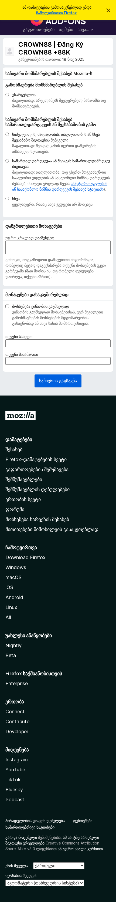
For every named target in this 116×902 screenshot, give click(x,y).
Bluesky (14, 789)
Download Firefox (25, 557)
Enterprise (16, 683)
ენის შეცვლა (16, 865)
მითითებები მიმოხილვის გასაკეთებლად (51, 529)
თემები (66, 29)
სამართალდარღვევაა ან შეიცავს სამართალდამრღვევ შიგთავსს (61, 163)
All (8, 617)
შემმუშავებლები (23, 479)
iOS (9, 587)
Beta (10, 655)
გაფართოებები (38, 29)
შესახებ (13, 449)
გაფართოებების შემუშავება (37, 469)
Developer (16, 731)
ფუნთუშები (82, 820)
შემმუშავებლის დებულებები (37, 489)
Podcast (14, 799)
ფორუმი (14, 509)
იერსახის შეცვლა (20, 875)
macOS (13, 577)
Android (14, 597)
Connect (15, 711)
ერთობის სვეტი (23, 499)
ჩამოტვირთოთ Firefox (56, 13)
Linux (11, 607)
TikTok (13, 779)
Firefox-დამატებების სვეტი (36, 459)
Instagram (16, 759)
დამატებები (18, 439)
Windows (15, 567)
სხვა (16, 198)
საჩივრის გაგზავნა (58, 380)
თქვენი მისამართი (23, 354)
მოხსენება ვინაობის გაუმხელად (40, 306)
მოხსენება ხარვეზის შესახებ (37, 519)
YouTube (15, 769)
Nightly (13, 645)
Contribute (17, 721)
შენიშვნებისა (49, 837)
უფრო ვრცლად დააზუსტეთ (29, 237)
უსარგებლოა (24, 94)
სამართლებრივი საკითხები (29, 827)
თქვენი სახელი (20, 336)
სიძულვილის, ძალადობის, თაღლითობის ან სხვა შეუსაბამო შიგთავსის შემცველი (56, 137)
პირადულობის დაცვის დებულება (35, 820)
